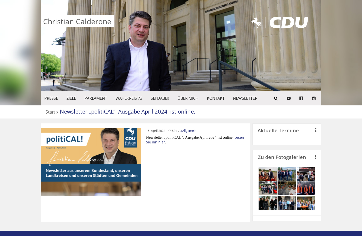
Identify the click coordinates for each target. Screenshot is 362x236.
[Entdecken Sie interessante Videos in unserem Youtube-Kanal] (288, 98)
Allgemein (189, 130)
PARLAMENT (95, 98)
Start (50, 112)
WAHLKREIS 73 (128, 98)
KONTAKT (216, 98)
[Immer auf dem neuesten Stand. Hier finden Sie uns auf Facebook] (301, 98)
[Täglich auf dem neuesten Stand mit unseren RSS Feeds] (314, 98)
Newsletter (245, 98)
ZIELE (71, 98)
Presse (51, 98)
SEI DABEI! (160, 98)
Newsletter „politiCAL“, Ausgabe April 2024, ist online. (127, 111)
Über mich (188, 98)
